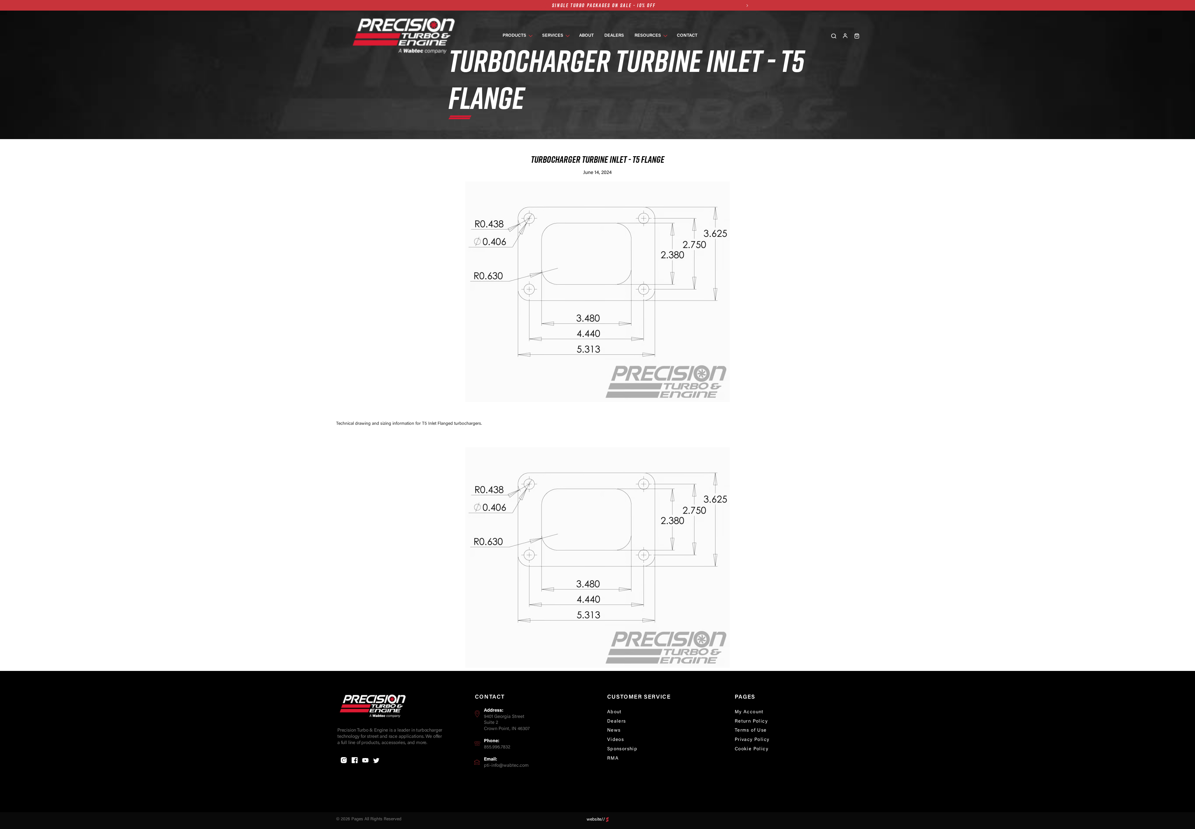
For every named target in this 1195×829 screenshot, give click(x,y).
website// (596, 819)
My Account (749, 712)
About (614, 712)
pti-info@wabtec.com (506, 765)
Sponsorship (622, 749)
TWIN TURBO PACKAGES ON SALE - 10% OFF (603, 10)
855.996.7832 (497, 747)
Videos (615, 740)
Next (747, 5)
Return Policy (751, 721)
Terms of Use (751, 730)
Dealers (616, 721)
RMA (613, 758)
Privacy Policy (752, 740)
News (614, 730)
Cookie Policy (751, 749)
